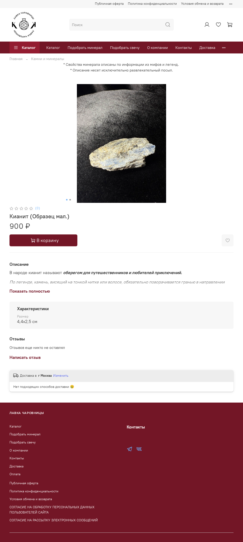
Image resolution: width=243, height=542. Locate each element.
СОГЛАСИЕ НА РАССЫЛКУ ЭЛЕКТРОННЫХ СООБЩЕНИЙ (53, 520)
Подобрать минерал (85, 47)
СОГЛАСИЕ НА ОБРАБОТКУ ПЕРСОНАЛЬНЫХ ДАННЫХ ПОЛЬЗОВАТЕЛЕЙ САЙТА (51, 509)
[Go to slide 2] (70, 199)
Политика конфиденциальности (152, 3)
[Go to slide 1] (67, 199)
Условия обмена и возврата (202, 3)
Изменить (60, 375)
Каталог (29, 47)
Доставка (207, 47)
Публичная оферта (109, 3)
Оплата (14, 474)
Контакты (183, 47)
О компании (157, 47)
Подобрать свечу (125, 47)
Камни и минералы (47, 58)
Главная (16, 58)
